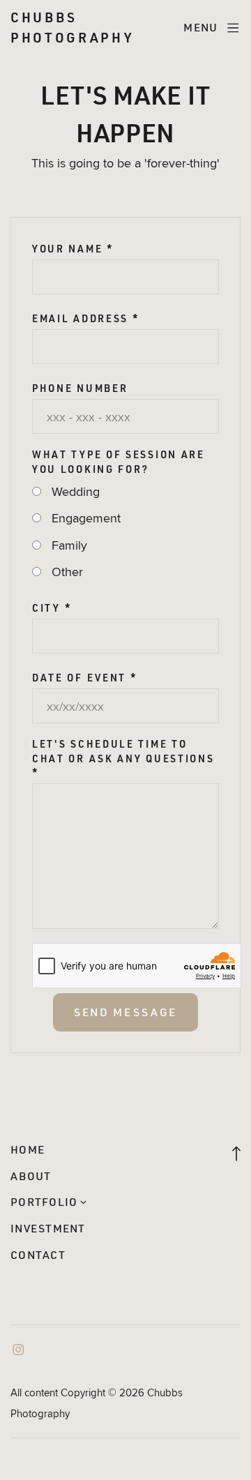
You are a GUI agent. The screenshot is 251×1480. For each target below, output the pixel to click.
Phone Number (80, 388)
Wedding (76, 491)
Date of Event (85, 678)
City (52, 608)
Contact (38, 1255)
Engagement (86, 518)
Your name (73, 249)
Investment (48, 1228)
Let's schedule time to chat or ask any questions (123, 758)
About (30, 1176)
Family (69, 545)
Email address (86, 318)
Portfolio (43, 1202)
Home (27, 1149)
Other (67, 571)
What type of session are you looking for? (118, 461)
